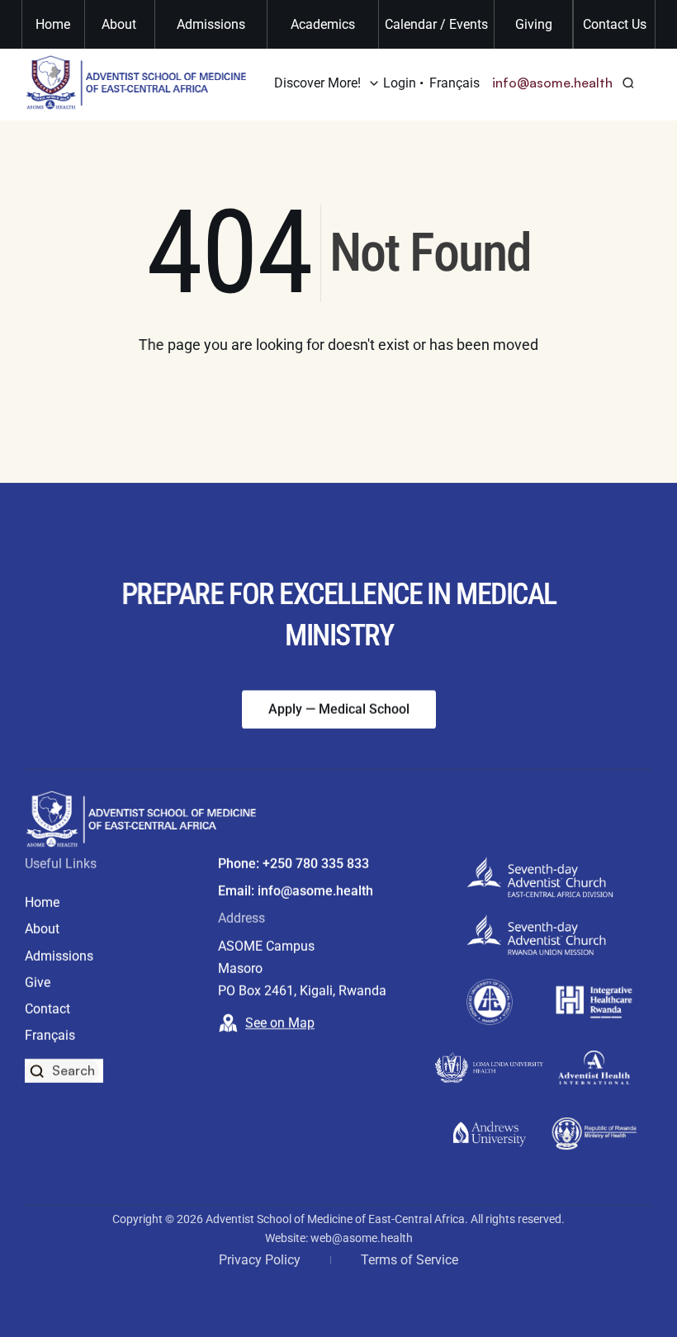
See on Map (280, 1023)
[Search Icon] (629, 83)
